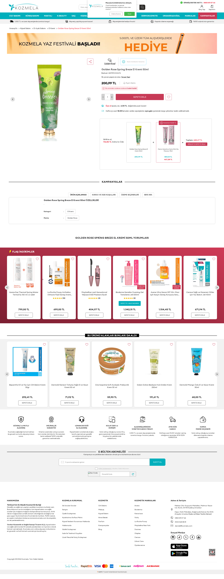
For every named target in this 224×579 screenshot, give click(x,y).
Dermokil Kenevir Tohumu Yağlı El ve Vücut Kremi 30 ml (69, 386)
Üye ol (109, 106)
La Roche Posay (141, 521)
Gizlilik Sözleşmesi (69, 529)
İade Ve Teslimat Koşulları (72, 533)
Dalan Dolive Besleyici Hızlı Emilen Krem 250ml (154, 386)
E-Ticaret (105, 572)
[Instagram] (173, 537)
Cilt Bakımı (14, 16)
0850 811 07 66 (180, 518)
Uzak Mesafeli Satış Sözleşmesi (74, 537)
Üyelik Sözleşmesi (69, 513)
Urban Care (139, 541)
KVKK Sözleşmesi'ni (104, 468)
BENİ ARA (148, 195)
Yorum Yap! (125, 77)
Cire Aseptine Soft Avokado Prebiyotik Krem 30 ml (112, 386)
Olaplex (137, 533)
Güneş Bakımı (32, 16)
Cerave (137, 537)
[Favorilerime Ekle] (37, 259)
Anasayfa (13, 28)
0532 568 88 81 (180, 522)
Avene (137, 506)
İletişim (65, 510)
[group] (51, 99)
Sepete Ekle (139, 97)
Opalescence (140, 545)
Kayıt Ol (157, 462)
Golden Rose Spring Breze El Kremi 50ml (74, 28)
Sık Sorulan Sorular (69, 506)
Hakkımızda (66, 525)
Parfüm (101, 521)
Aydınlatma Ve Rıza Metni (72, 517)
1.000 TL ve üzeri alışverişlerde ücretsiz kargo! (32, 21)
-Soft (99, 572)
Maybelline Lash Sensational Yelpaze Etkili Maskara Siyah (94, 293)
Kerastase (139, 513)
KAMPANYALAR (207, 16)
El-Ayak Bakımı (39, 28)
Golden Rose (72, 218)
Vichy (137, 517)
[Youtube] (198, 537)
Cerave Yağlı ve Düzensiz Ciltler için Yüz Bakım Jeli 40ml (200, 293)
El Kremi (52, 28)
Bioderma (138, 510)
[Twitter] (186, 537)
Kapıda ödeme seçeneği (164, 21)
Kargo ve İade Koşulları (104, 195)
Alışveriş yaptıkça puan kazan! (81, 21)
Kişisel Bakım (87, 16)
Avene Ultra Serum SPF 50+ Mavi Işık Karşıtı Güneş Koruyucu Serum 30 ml (165, 293)
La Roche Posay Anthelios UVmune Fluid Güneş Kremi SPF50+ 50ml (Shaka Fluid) (59, 293)
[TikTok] (179, 537)
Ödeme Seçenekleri (130, 195)
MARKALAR (190, 16)
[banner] (112, 43)
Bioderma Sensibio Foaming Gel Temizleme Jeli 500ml (130, 293)
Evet (129, 14)
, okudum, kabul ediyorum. (113, 468)
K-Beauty (62, 16)
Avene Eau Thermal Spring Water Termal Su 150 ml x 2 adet (23, 293)
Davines (138, 529)
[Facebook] (192, 537)
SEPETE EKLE (23, 315)
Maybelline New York (142, 525)
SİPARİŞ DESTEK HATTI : (199, 3)
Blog (100, 529)
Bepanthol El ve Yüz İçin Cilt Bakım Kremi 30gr (27, 386)
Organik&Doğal (171, 16)
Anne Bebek (103, 517)
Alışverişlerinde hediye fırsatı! (124, 21)
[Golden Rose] (110, 61)
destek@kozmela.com (183, 526)
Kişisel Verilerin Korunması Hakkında (76, 521)
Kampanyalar (103, 525)
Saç (74, 16)
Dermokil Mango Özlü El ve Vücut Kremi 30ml (197, 386)
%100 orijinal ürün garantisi (203, 21)
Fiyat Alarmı (130, 83)
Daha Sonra (116, 14)
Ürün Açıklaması (78, 195)
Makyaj (48, 16)
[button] (12, 99)
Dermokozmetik (149, 16)
